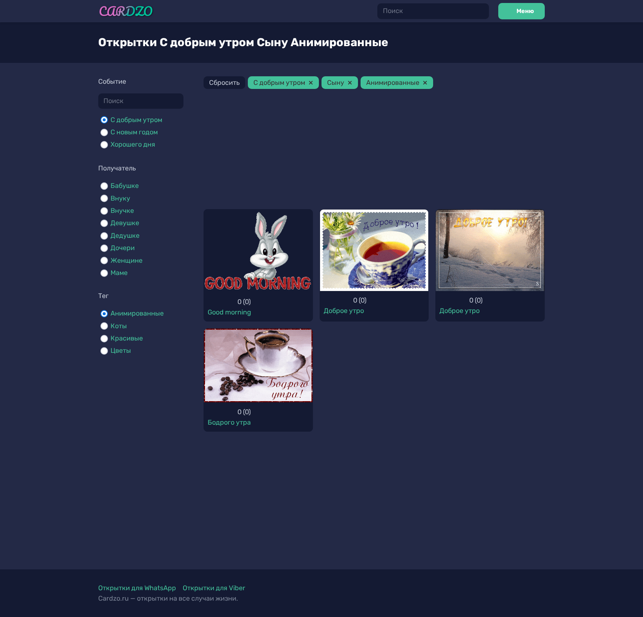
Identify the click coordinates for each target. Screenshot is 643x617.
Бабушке (125, 186)
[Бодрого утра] (258, 365)
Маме (119, 273)
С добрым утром (136, 120)
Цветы (121, 350)
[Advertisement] (374, 150)
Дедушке (125, 235)
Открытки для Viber (214, 588)
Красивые (127, 338)
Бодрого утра (229, 422)
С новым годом (134, 132)
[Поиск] (481, 11)
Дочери (123, 248)
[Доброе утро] (374, 250)
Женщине (127, 260)
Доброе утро (344, 311)
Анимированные (137, 313)
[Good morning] (258, 251)
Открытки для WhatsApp (137, 588)
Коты (119, 326)
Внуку (120, 198)
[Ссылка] (126, 11)
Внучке (122, 211)
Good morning (229, 312)
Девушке (125, 223)
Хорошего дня (133, 144)
